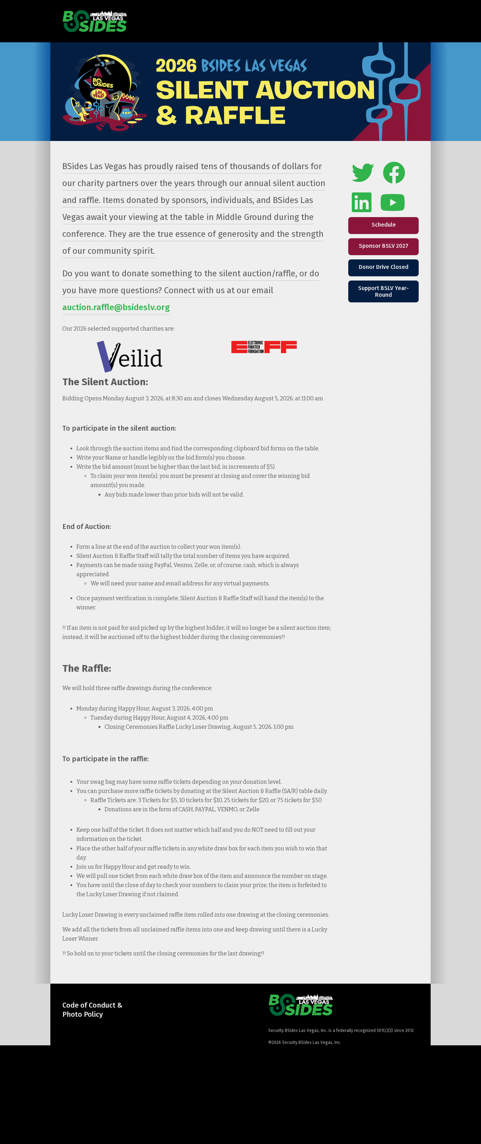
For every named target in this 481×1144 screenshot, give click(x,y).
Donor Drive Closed (383, 267)
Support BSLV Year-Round (383, 291)
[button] (414, 21)
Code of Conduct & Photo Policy (92, 1010)
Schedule (383, 224)
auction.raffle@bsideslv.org (116, 307)
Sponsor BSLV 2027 (383, 245)
